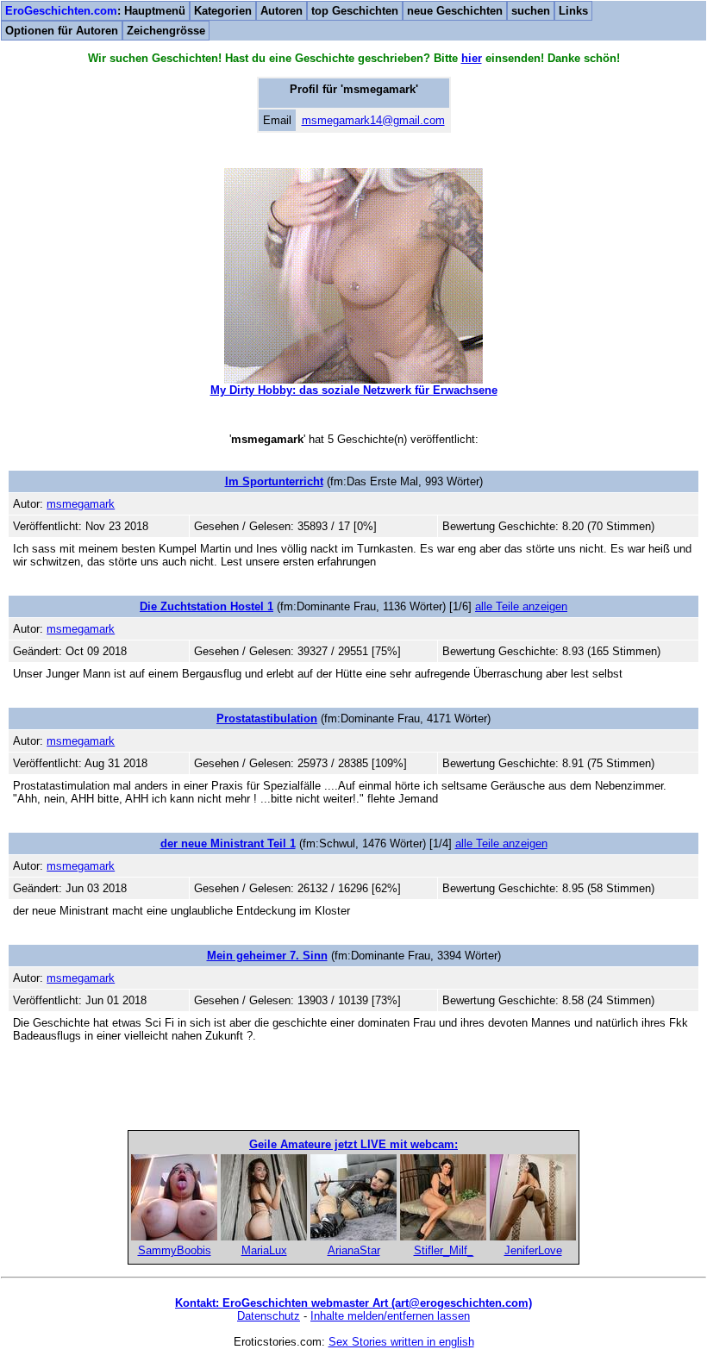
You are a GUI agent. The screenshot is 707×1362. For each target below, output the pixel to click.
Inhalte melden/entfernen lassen (390, 1315)
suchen (530, 10)
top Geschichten (354, 10)
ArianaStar (354, 1250)
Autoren (281, 10)
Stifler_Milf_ (443, 1250)
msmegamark (81, 503)
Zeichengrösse (166, 30)
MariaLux (264, 1250)
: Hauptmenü (95, 10)
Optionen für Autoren (61, 30)
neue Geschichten (455, 10)
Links (573, 10)
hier (471, 58)
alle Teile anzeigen (521, 606)
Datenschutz (268, 1315)
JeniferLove (533, 1250)
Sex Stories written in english (401, 1341)
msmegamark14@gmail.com (373, 120)
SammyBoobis (174, 1250)
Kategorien (223, 10)
